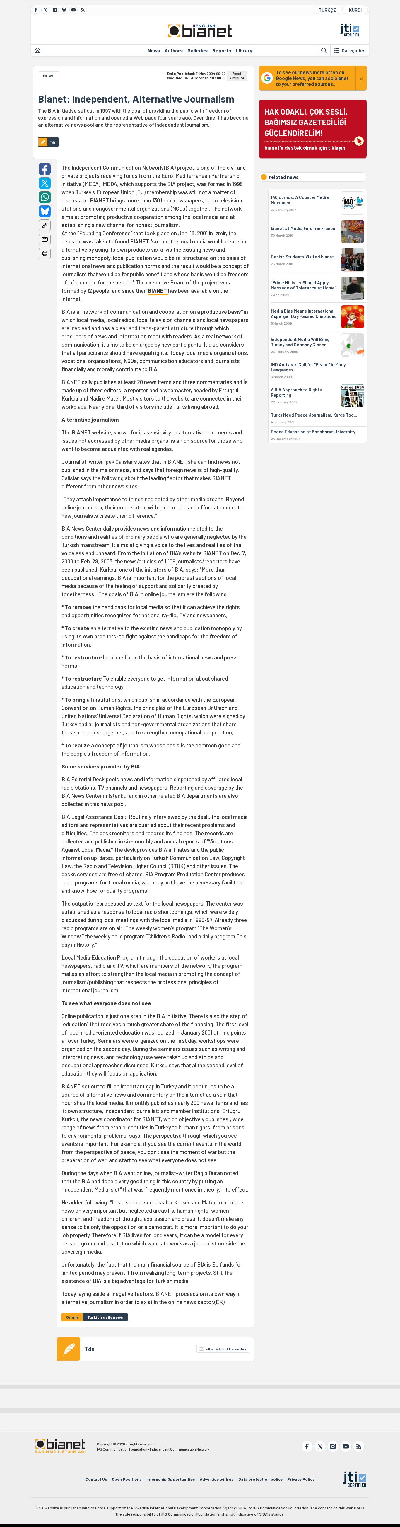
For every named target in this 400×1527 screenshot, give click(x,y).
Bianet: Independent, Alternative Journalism (136, 99)
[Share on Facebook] (45, 169)
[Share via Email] (45, 239)
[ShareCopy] (45, 225)
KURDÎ (355, 10)
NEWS (48, 75)
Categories (353, 50)
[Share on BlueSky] (45, 211)
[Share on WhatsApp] (45, 197)
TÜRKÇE (327, 10)
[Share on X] (45, 183)
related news (284, 177)
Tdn (90, 1348)
